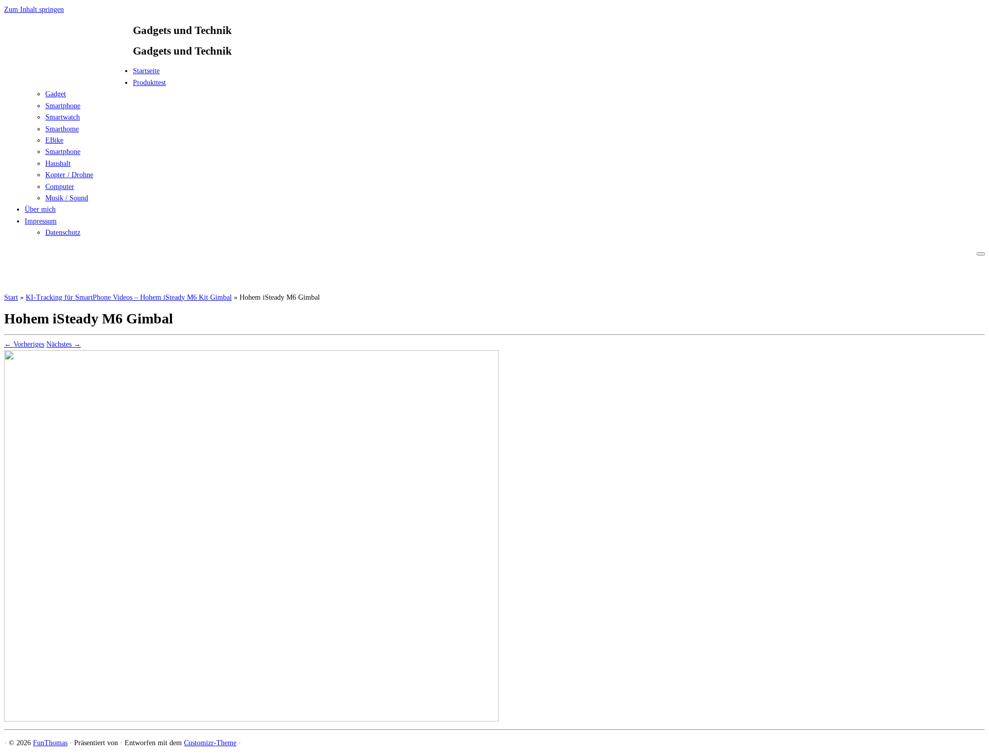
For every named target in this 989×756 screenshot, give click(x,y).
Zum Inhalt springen (34, 9)
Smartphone (62, 106)
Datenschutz (62, 232)
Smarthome (62, 129)
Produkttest (149, 83)
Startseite (146, 71)
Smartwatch (62, 117)
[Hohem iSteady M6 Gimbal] (251, 719)
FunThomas (50, 743)
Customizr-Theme (210, 743)
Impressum (41, 221)
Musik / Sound (66, 198)
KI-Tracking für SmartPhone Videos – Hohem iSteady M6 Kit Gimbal (129, 297)
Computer (59, 187)
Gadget (55, 94)
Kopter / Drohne (69, 175)
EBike (54, 140)
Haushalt (58, 163)
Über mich (40, 209)
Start (11, 297)
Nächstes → (63, 344)
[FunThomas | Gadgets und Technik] (68, 74)
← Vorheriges (24, 344)
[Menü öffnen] (981, 253)
